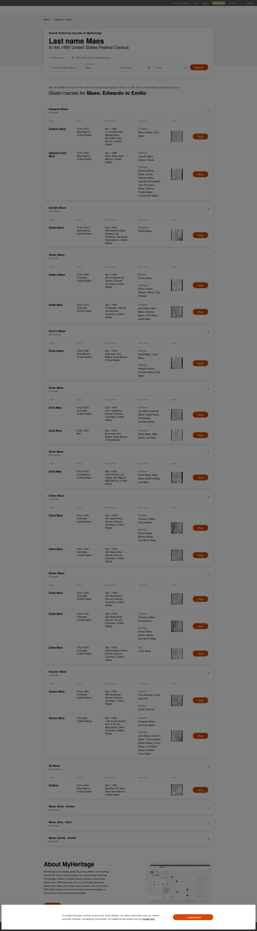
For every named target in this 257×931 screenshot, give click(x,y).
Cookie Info (148, 919)
